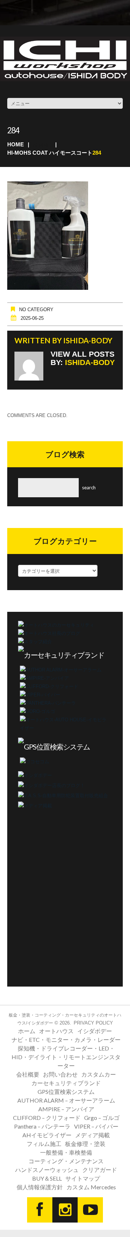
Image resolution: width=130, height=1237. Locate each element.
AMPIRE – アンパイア (66, 1108)
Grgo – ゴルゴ (102, 1117)
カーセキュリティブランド (66, 1082)
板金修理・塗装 (85, 1143)
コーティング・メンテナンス (66, 1160)
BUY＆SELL (47, 1178)
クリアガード (99, 1169)
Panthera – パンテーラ (42, 1126)
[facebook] (39, 1210)
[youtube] (90, 1210)
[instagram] (65, 1210)
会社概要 (27, 1074)
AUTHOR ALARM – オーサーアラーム (66, 1100)
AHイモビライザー (47, 1134)
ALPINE (41, 145)
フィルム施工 (44, 1143)
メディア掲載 (92, 1134)
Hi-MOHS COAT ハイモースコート (49, 153)
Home (15, 144)
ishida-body (87, 340)
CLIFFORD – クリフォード (47, 1117)
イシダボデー (94, 1030)
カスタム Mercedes (91, 1187)
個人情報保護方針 (40, 1187)
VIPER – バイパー (96, 1126)
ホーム (26, 1030)
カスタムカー (98, 1074)
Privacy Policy (93, 1023)
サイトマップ (82, 1178)
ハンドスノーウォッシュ (47, 1169)
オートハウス (56, 1030)
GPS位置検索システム (66, 1091)
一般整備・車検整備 (66, 1152)
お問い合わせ (60, 1074)
